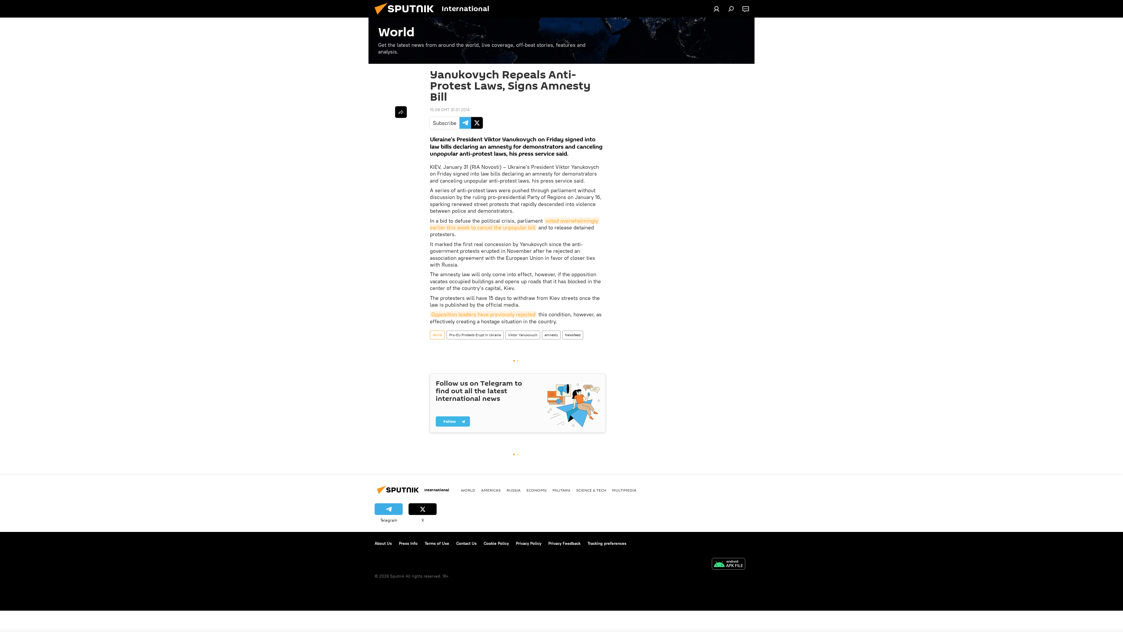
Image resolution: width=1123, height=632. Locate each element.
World (437, 335)
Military (561, 490)
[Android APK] (728, 564)
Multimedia (624, 490)
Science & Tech (591, 490)
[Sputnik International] (406, 16)
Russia (514, 490)
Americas (491, 490)
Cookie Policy (496, 543)
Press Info (408, 543)
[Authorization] (716, 9)
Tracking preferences (607, 543)
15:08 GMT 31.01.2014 (450, 109)
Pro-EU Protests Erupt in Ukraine (475, 335)
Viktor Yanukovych (523, 335)
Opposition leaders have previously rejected (483, 314)
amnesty (551, 335)
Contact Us (466, 543)
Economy (536, 490)
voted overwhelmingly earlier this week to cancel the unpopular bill (515, 224)
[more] (401, 112)
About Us (383, 543)
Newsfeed (573, 335)
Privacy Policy (528, 543)
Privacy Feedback (564, 543)
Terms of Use (437, 543)
